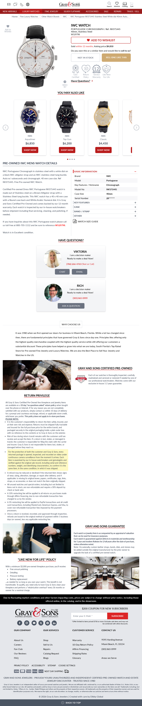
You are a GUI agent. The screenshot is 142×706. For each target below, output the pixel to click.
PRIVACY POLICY (21, 665)
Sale (106, 11)
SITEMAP (52, 665)
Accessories (92, 11)
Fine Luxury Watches (29, 16)
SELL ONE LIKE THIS (116, 57)
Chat (62, 271)
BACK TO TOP (73, 702)
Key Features (82, 202)
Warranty (77, 640)
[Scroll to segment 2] (69, 159)
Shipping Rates (79, 653)
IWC (65, 16)
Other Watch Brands (50, 16)
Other (78, 215)
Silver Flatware (72, 11)
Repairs (117, 11)
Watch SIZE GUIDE (88, 221)
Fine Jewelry (51, 11)
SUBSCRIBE (117, 615)
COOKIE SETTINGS (67, 665)
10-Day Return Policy (82, 644)
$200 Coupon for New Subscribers (105, 608)
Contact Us (109, 630)
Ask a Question (71, 305)
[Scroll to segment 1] (67, 159)
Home (15, 16)
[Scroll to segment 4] (74, 159)
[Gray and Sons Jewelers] (69, 4)
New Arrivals (10, 11)
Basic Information (85, 171)
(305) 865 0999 (109, 649)
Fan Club (18, 649)
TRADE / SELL (133, 11)
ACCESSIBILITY (38, 665)
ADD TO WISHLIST (103, 40)
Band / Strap (82, 211)
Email (79, 271)
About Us (18, 640)
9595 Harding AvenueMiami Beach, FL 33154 (113, 642)
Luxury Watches (30, 11)
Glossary (76, 657)
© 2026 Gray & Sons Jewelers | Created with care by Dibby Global (71, 696)
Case (77, 206)
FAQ (16, 657)
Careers (17, 644)
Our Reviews (20, 653)
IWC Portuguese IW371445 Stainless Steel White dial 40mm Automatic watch (100, 16)
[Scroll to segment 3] (72, 159)
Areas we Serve (109, 657)
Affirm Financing (80, 649)
